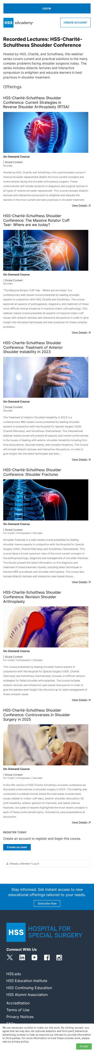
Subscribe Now (47, 903)
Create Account (75, 22)
